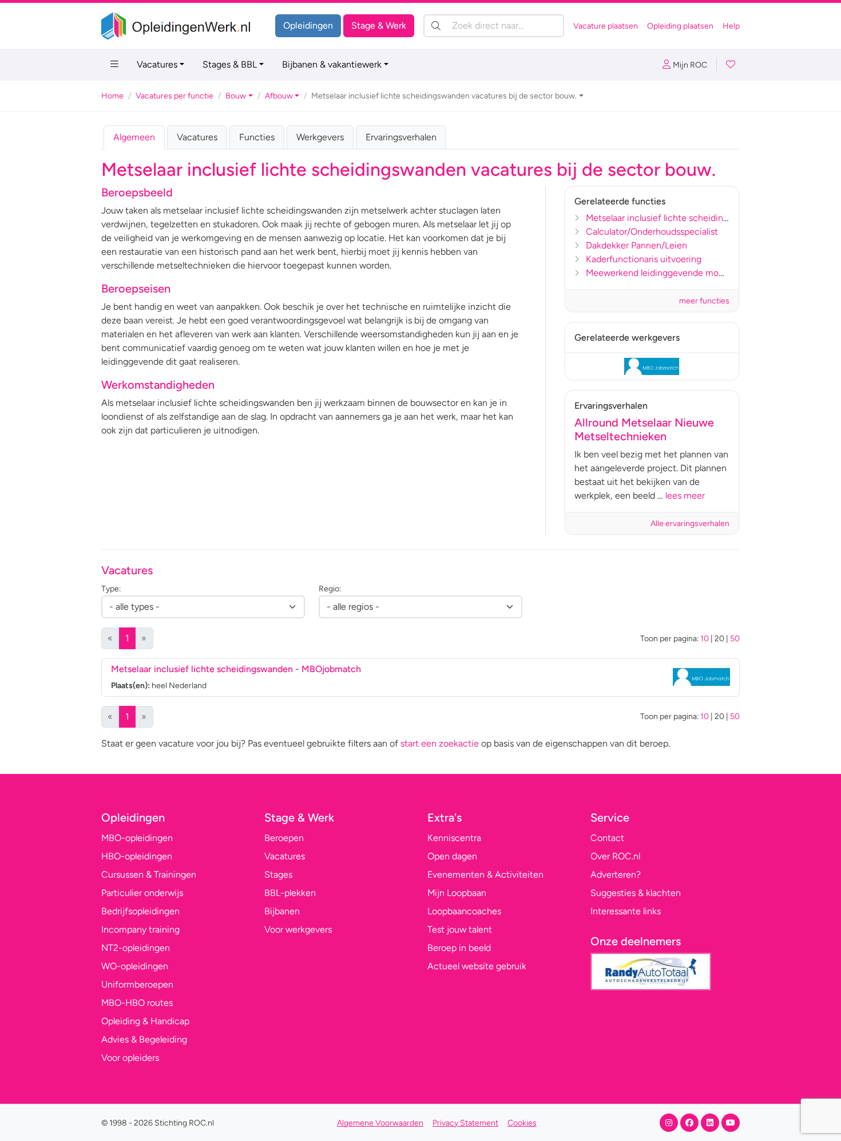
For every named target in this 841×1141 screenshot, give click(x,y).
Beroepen (284, 837)
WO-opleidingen (134, 966)
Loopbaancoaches (464, 911)
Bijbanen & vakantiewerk (332, 64)
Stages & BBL (230, 64)
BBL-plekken (290, 892)
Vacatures (157, 64)
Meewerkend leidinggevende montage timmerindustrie (698, 272)
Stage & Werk (378, 25)
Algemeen (134, 137)
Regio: (330, 589)
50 (735, 638)
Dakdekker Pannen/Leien (636, 245)
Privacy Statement (465, 1123)
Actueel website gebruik (476, 966)
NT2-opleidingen (135, 947)
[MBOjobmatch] (652, 366)
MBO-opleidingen (137, 837)
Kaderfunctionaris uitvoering (643, 259)
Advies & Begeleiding (144, 1039)
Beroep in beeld (459, 947)
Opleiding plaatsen (680, 26)
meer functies (704, 301)
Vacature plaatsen (605, 26)
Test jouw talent (459, 929)
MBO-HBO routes (137, 1002)
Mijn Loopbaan (456, 892)
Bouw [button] (235, 96)
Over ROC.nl (615, 856)
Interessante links (625, 911)
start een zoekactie (439, 743)
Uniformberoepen (137, 984)
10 (704, 638)
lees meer (685, 495)
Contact (607, 837)
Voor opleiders (130, 1057)
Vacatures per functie (174, 96)
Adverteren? (615, 874)
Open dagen (452, 856)
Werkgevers (320, 137)
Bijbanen (282, 911)
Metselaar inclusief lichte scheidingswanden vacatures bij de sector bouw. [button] (444, 96)
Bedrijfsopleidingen (140, 911)
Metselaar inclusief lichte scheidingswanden (675, 217)
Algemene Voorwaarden (380, 1123)
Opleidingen (308, 25)
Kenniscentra (454, 837)
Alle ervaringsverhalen (689, 523)
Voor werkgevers (298, 929)
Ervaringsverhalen (401, 137)
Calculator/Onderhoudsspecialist (652, 231)
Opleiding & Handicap (145, 1021)
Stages (278, 874)
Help (731, 26)
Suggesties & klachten (635, 892)
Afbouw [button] (279, 96)
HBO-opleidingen (136, 856)
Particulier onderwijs (142, 892)
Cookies (522, 1123)
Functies (257, 137)
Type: (111, 589)
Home (112, 96)
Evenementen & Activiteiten (485, 874)
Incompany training (140, 929)
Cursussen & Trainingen (148, 874)
